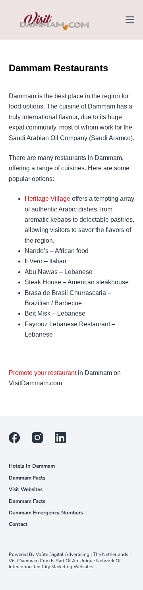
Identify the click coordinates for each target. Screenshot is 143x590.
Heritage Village (47, 198)
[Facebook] (14, 437)
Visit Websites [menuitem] (26, 489)
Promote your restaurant (42, 372)
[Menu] (130, 19)
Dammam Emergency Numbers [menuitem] (46, 513)
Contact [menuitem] (18, 524)
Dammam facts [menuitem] (27, 478)
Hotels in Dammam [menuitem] (32, 466)
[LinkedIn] (60, 437)
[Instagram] (37, 437)
